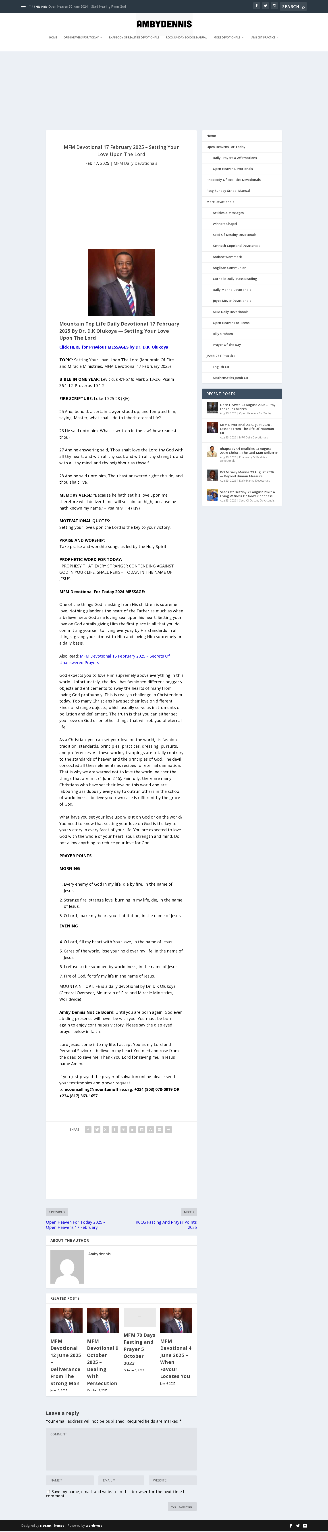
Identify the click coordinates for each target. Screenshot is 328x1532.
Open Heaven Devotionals (233, 169)
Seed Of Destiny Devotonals (234, 235)
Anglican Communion (229, 268)
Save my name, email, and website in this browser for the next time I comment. (115, 1493)
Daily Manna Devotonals (232, 290)
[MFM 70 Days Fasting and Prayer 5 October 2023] (140, 1317)
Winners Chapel (225, 224)
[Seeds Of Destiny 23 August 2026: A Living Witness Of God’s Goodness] (212, 495)
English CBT (222, 367)
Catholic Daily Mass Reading (235, 279)
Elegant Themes (52, 1526)
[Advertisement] (155, 90)
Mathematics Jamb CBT (231, 378)
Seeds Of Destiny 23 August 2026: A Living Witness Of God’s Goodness (247, 494)
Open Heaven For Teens (231, 323)
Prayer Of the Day (227, 345)
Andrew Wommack (227, 257)
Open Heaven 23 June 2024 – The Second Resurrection (88, 6)
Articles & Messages (228, 213)
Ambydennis (99, 1253)
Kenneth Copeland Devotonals (236, 245)
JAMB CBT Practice (263, 37)
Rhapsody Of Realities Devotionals (134, 37)
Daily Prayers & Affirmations (235, 158)
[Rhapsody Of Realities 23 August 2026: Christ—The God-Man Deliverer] (212, 451)
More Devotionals (227, 37)
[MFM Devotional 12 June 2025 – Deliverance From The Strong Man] (66, 1320)
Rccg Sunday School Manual (186, 37)
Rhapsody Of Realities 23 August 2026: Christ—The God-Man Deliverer (249, 450)
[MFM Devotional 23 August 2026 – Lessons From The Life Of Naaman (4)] (212, 427)
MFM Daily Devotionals (135, 163)
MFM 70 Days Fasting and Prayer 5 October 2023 (140, 1349)
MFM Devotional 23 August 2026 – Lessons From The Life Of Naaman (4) (247, 429)
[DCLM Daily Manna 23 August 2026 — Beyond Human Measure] (212, 475)
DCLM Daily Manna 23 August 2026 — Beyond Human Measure (247, 474)
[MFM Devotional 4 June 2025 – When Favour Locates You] (176, 1320)
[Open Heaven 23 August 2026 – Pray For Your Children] (212, 407)
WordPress (94, 1526)
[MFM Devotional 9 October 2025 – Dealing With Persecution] (103, 1320)
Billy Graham (223, 334)
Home (53, 37)
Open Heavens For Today (81, 37)
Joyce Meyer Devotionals (232, 300)
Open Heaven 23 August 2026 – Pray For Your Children (248, 407)
